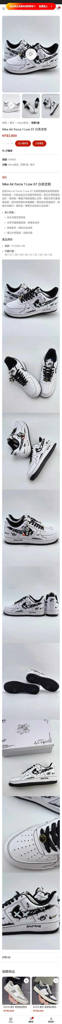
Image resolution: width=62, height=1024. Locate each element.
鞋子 (12, 122)
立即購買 (39, 143)
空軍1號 (35, 122)
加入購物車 (23, 143)
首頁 (4, 122)
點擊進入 (43, 6)
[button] (26, 980)
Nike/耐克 (23, 122)
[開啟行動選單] (3, 9)
